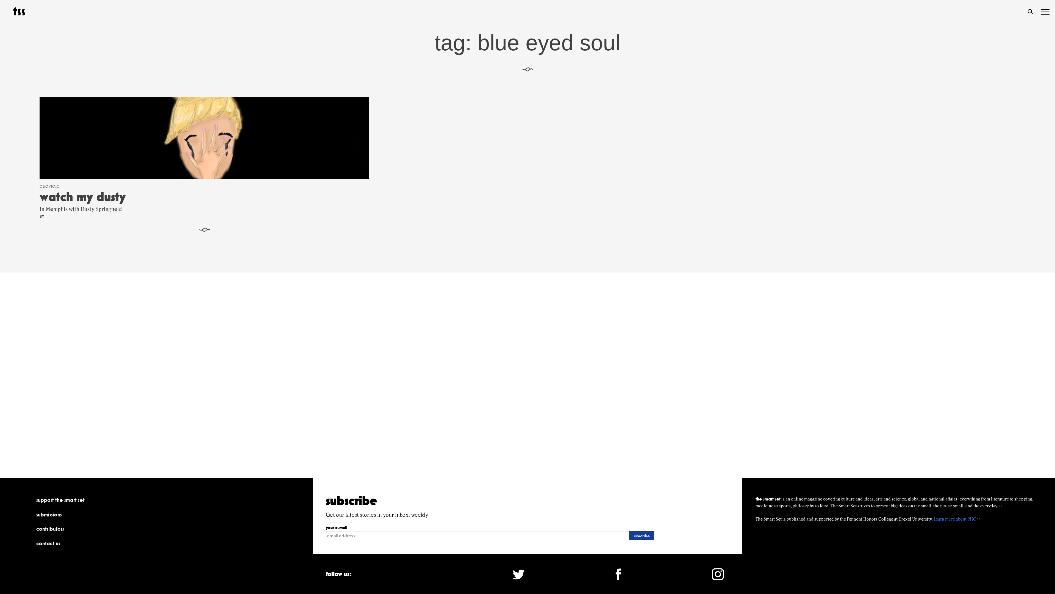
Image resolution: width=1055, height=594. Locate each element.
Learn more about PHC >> (957, 519)
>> (1001, 505)
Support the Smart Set (60, 500)
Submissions (49, 514)
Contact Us (48, 543)
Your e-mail (336, 527)
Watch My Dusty (83, 197)
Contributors (50, 528)
